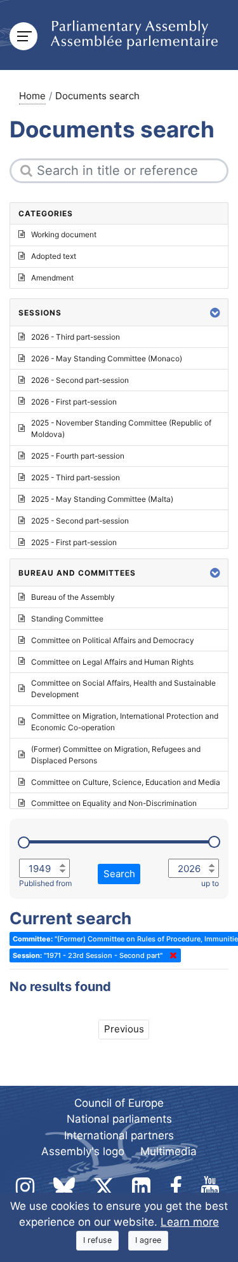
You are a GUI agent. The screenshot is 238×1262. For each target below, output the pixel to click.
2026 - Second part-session (80, 380)
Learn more (190, 1222)
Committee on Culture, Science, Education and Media (125, 782)
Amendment (52, 277)
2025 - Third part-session (75, 477)
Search (119, 874)
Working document (63, 234)
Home (32, 96)
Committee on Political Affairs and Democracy (112, 640)
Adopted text (53, 256)
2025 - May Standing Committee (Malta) (102, 499)
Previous (124, 1029)
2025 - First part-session (74, 542)
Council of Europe (119, 1103)
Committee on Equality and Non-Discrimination (114, 803)
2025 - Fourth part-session (77, 456)
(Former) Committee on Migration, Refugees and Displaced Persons (116, 754)
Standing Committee (67, 618)
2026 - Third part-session (75, 337)
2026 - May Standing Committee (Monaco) (106, 358)
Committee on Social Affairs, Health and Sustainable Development (123, 688)
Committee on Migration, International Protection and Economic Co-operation (124, 721)
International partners (119, 1135)
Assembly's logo (82, 1151)
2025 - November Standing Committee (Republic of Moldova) (121, 428)
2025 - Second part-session (80, 520)
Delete (170, 955)
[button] (215, 312)
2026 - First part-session (74, 401)
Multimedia (168, 1151)
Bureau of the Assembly (73, 597)
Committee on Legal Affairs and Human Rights (112, 662)
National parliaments (119, 1119)
